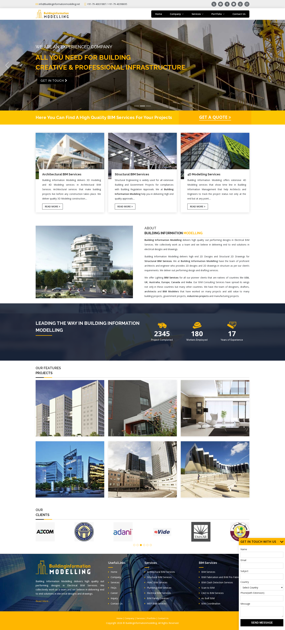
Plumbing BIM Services (159, 587)
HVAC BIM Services (157, 582)
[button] (7, 65)
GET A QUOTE (214, 117)
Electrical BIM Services (159, 593)
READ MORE (52, 206)
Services (115, 582)
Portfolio (151, 618)
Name (243, 549)
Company (116, 577)
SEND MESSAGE (262, 622)
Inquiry (114, 598)
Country (244, 581)
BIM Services (208, 571)
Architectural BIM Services (161, 571)
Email (243, 560)
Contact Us (239, 14)
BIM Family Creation (158, 598)
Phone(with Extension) (252, 592)
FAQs (113, 587)
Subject (244, 571)
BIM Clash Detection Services (217, 582)
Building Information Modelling (163, 240)
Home (158, 14)
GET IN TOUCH (53, 87)
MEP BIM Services (156, 603)
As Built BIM (208, 598)
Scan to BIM (208, 587)
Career (114, 593)
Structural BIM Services (159, 577)
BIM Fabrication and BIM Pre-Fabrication (223, 577)
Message (245, 603)
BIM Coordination (210, 603)
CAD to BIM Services (212, 593)
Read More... (43, 601)
